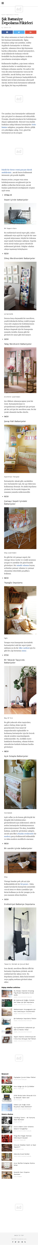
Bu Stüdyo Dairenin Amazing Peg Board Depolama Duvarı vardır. (24, 993)
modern (7, 836)
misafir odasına (23, 565)
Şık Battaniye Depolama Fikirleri (25, 1018)
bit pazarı (24, 884)
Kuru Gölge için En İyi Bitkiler (24, 1086)
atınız (24, 651)
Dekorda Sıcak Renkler (22, 1154)
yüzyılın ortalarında (25, 834)
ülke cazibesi (24, 648)
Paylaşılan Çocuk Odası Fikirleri (25, 1077)
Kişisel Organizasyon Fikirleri (10, 14)
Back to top (19, 1235)
